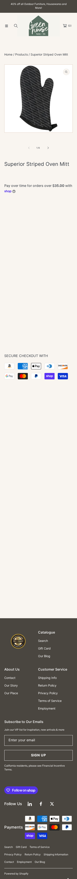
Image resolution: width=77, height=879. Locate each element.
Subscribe (38, 475)
